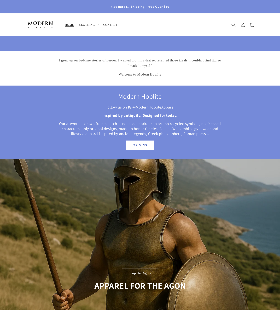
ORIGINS (140, 145)
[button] (88, 24)
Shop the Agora (140, 273)
